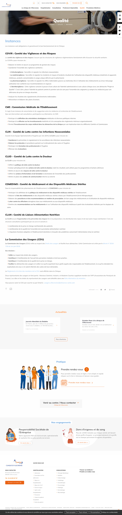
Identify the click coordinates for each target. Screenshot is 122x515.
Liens (92, 507)
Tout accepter (71, 512)
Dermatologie (61, 490)
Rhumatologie (61, 492)
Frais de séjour (38, 487)
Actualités (60, 312)
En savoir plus (24, 443)
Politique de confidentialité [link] (110, 512)
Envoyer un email (13, 482)
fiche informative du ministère (74, 278)
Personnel (37, 495)
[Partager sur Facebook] (101, 290)
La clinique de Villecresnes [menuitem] (30, 8)
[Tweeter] (105, 290)
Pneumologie (61, 485)
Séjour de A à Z (39, 485)
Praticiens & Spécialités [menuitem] (70, 8)
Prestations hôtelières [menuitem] (93, 8)
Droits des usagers (52, 243)
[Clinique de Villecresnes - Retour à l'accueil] (14, 463)
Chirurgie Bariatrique (63, 473)
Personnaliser (95, 512)
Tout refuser (83, 512)
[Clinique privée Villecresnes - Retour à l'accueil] (6, 5)
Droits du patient (39, 502)
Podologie (60, 487)
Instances (69, 24)
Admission (37, 473)
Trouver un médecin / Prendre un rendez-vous (87, 471)
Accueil (52, 24)
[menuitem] (40, 473)
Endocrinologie (61, 478)
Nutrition (60, 475)
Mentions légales (68, 507)
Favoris (113, 289)
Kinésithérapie (61, 482)
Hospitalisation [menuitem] (45, 8)
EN (38, 3)
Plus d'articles (61, 339)
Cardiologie (61, 480)
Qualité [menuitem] (82, 8)
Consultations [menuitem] (56, 8)
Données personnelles (83, 507)
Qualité (60, 24)
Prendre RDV (76, 3)
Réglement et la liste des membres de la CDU (23, 271)
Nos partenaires (17, 509)
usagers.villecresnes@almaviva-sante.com (59, 283)
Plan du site (99, 507)
